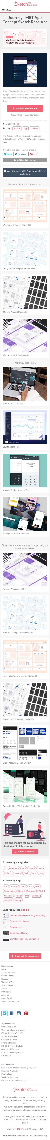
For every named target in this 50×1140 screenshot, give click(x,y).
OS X (40, 891)
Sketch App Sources (35, 1116)
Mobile (32, 868)
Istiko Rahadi (10, 139)
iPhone (19, 895)
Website (32, 139)
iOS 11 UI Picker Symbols (12, 1046)
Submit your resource (10, 1001)
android (17, 128)
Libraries (4, 979)
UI (5, 868)
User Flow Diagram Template (13, 1030)
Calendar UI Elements (10, 1049)
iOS (6, 886)
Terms (34, 1119)
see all (25, 909)
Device (41, 868)
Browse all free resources (27, 956)
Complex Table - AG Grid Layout (24, 938)
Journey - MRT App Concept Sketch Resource (25, 19)
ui (18, 123)
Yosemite (8, 895)
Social (7, 900)
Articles (4, 988)
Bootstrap (17, 900)
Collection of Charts (9, 1039)
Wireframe (14, 868)
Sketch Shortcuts (8, 975)
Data (20, 891)
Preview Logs (16, 927)
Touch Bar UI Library (19, 932)
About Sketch (6, 998)
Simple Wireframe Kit (9, 1036)
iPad (27, 895)
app (25, 128)
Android (14, 886)
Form (33, 872)
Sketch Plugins (7, 985)
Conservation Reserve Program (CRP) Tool (29, 915)
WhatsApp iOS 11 (8, 1026)
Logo (41, 872)
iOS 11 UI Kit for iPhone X (12, 1033)
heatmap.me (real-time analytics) (32, 1135)
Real (26, 872)
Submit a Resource (27, 851)
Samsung (36, 895)
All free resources (8, 972)
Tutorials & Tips (7, 982)
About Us (5, 995)
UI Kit (23, 886)
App (30, 886)
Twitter (23, 139)
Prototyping (6, 991)
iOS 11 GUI (6, 1055)
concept (34, 128)
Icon (24, 868)
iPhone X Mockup (8, 1042)
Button (7, 872)
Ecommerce (9, 891)
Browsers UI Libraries (19, 921)
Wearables (30, 891)
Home (3, 969)
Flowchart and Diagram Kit (12, 1052)
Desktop (17, 872)
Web (37, 886)
